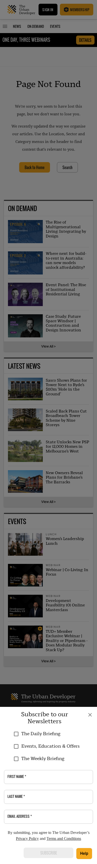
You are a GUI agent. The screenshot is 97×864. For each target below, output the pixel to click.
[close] (90, 715)
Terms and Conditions (64, 838)
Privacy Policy (27, 838)
